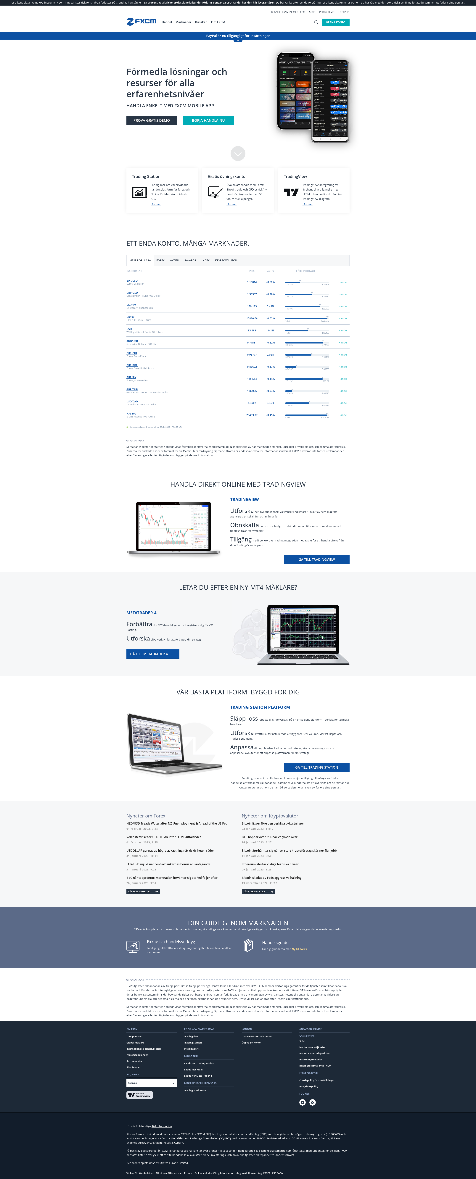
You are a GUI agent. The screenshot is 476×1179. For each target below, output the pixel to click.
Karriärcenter (134, 1061)
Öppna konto (335, 22)
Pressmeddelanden (137, 1055)
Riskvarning (255, 1173)
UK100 (130, 317)
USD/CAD (132, 401)
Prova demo (327, 12)
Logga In (344, 12)
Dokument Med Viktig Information (214, 1173)
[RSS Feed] (312, 1102)
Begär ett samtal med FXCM (288, 12)
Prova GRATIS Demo (152, 120)
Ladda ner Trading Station (199, 1063)
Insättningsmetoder (310, 1059)
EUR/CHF (131, 353)
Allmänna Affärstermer (169, 1173)
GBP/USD (132, 292)
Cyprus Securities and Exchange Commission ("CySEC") (196, 1138)
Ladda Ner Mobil (193, 1069)
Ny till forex (299, 949)
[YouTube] (302, 1102)
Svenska (133, 1083)
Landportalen (134, 1036)
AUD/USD (132, 341)
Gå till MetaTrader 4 (149, 654)
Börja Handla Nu (208, 120)
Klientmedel (133, 1067)
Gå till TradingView (317, 559)
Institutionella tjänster (312, 1047)
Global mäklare (135, 1042)
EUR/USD (132, 280)
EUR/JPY (131, 377)
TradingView (191, 1036)
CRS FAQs (277, 1173)
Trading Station (193, 1042)
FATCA (267, 1173)
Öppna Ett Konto (251, 1042)
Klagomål (241, 1173)
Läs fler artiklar (139, 891)
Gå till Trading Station (316, 767)
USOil (129, 329)
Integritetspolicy (308, 1086)
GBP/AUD (132, 389)
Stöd (312, 12)
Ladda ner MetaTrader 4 (198, 1075)
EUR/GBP (132, 365)
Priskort (188, 1173)
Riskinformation (162, 1126)
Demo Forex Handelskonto (257, 1036)
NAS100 (131, 413)
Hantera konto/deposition (314, 1053)
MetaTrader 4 (192, 1048)
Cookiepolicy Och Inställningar (317, 1080)
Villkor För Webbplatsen (140, 1173)
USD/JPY (131, 305)
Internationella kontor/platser (143, 1048)
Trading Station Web (195, 1090)
